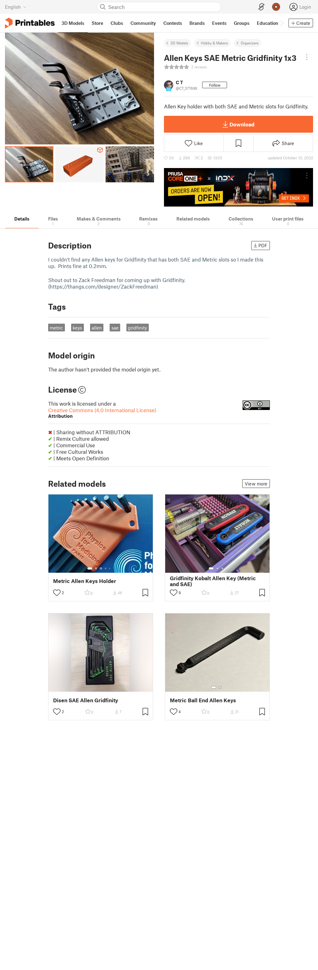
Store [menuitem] (97, 23)
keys (77, 327)
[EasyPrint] (261, 7)
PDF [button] (262, 245)
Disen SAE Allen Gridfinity (85, 700)
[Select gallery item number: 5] (110, 568)
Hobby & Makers (214, 43)
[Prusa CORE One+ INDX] (238, 187)
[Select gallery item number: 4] (106, 568)
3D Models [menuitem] (72, 23)
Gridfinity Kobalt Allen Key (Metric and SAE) (213, 581)
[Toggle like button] (57, 592)
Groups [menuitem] (241, 23)
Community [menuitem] (143, 23)
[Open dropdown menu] (307, 57)
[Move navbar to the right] (282, 23)
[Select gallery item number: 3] (101, 568)
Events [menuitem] (219, 23)
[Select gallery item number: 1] (89, 568)
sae (115, 327)
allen (97, 327)
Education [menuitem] (267, 23)
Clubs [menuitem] (117, 23)
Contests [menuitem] (172, 23)
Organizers (250, 43)
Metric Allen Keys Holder (84, 581)
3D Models (179, 43)
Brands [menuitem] (197, 23)
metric (56, 327)
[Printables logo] (30, 23)
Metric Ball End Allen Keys (203, 700)
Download (241, 124)
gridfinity (137, 327)
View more (256, 483)
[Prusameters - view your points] (276, 7)
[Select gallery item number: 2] (96, 568)
